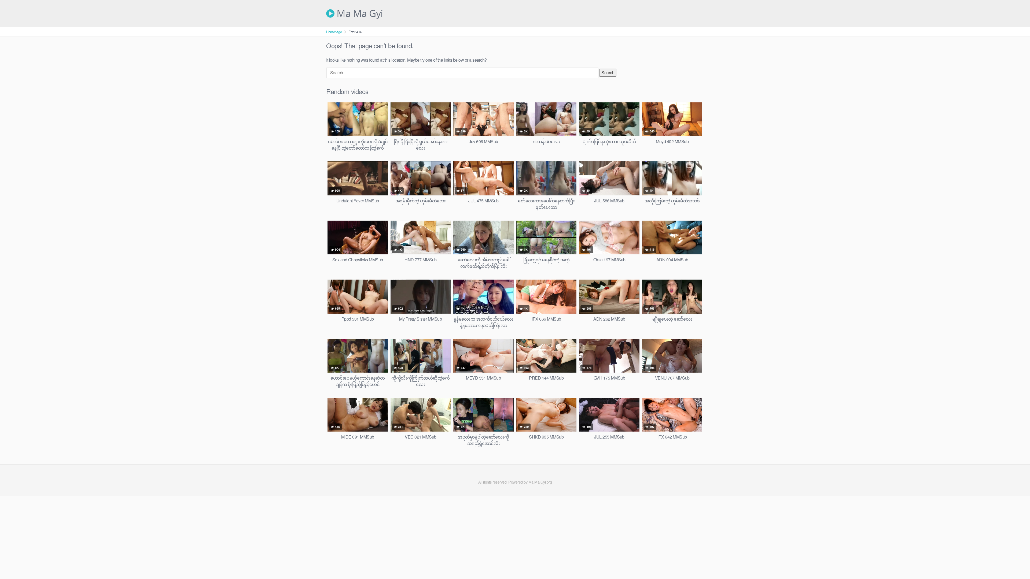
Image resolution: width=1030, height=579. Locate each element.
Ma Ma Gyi (358, 13)
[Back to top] (1015, 561)
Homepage (334, 31)
